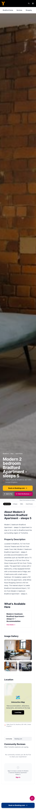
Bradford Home (8, 10)
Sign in (18, 777)
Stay (12, 453)
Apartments (7, 504)
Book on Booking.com (16, 488)
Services (19, 10)
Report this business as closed (27, 500)
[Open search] (28, 3)
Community (9, 738)
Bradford (6, 453)
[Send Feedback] (32, 798)
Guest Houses (29, 504)
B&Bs (21, 504)
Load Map (18, 712)
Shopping (29, 10)
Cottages (15, 504)
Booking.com (18, 738)
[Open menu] (33, 3)
